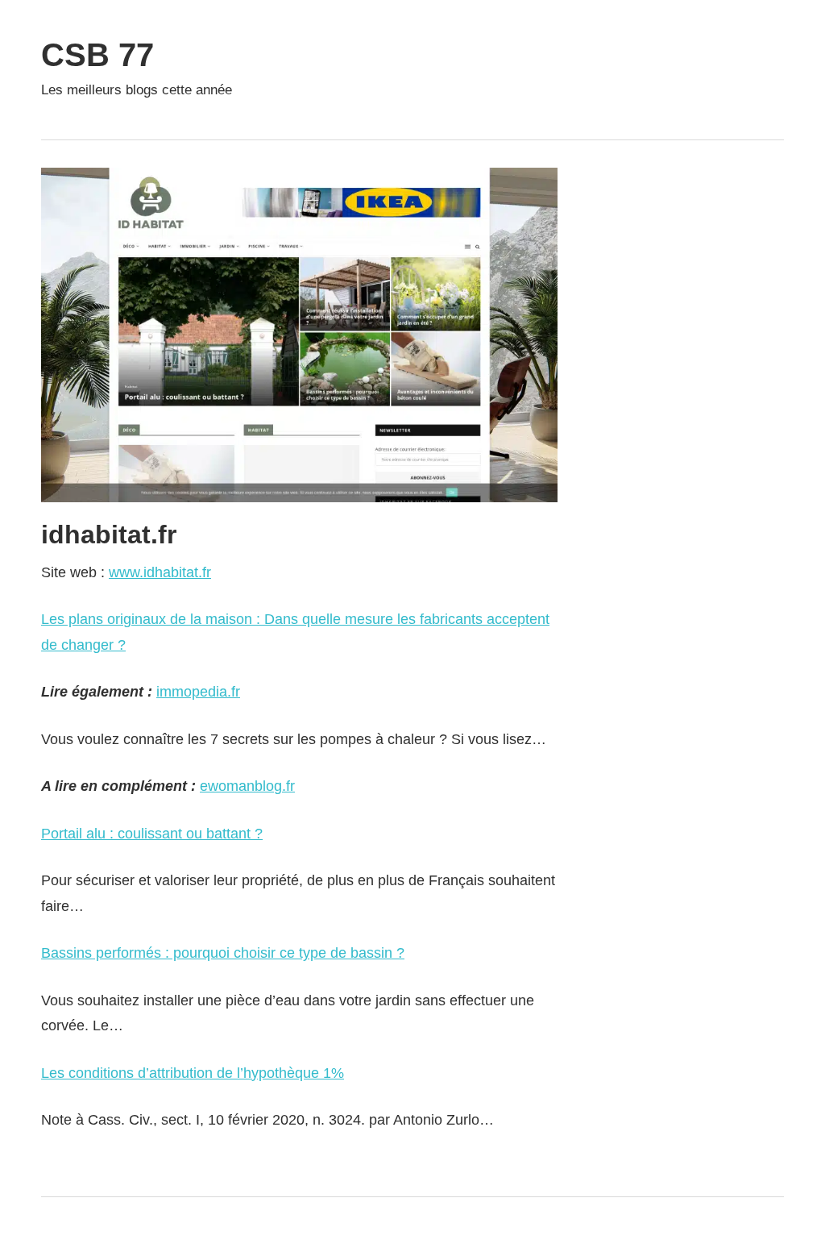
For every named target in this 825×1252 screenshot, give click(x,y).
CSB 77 (97, 55)
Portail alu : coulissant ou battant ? (152, 834)
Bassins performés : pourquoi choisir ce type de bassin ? (222, 953)
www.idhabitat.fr (160, 572)
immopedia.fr (198, 692)
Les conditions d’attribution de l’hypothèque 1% (192, 1073)
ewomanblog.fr (247, 786)
